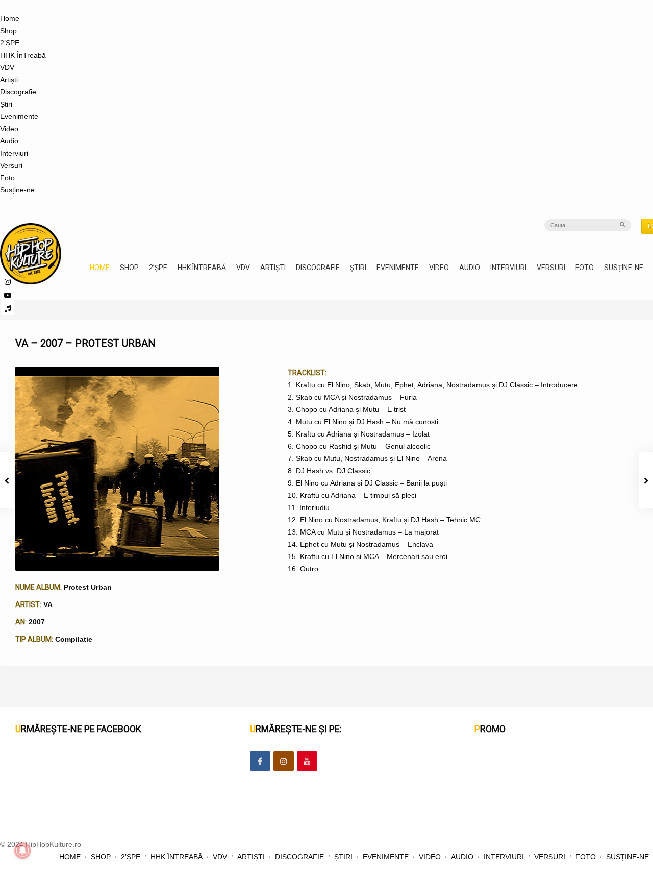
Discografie (18, 92)
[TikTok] (7, 308)
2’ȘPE (9, 43)
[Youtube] (307, 761)
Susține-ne (17, 190)
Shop (8, 31)
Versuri (11, 165)
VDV (7, 67)
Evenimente (19, 116)
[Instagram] (283, 761)
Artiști (9, 80)
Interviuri (14, 153)
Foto (7, 178)
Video (9, 129)
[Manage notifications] (22, 850)
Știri (6, 104)
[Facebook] (260, 761)
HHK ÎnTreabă (23, 55)
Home (9, 18)
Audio (9, 141)
